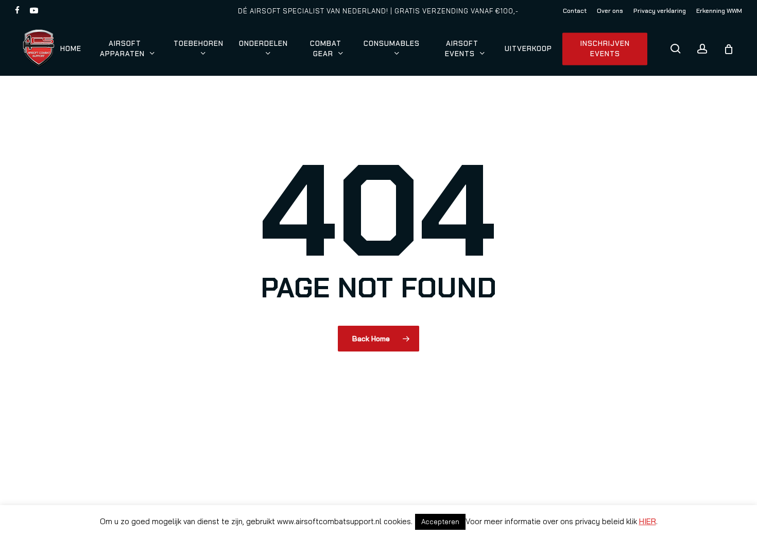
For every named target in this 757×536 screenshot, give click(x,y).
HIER (647, 521)
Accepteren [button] (440, 521)
